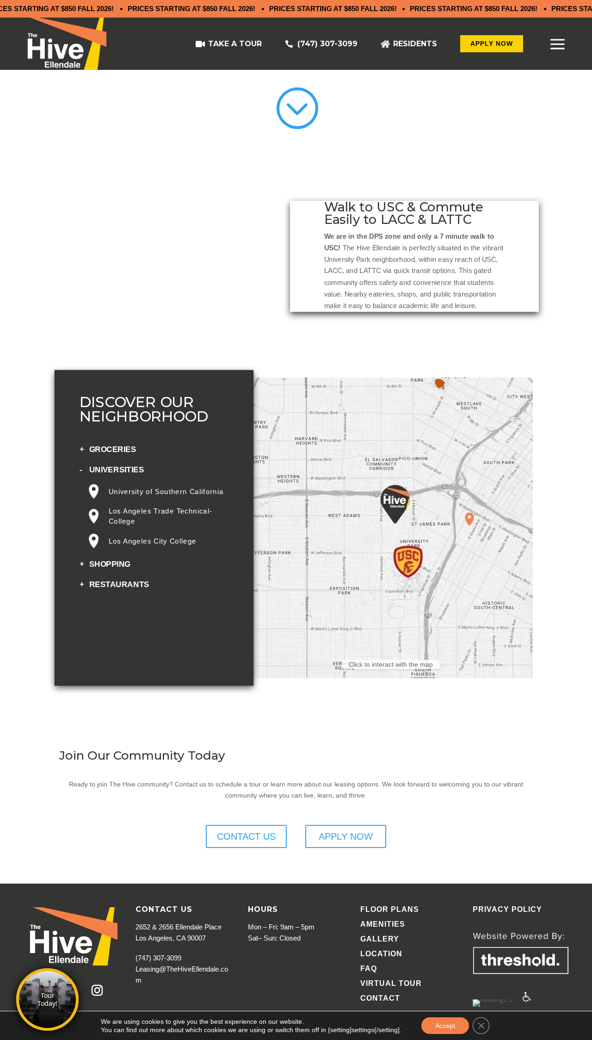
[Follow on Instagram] (97, 990)
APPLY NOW (491, 43)
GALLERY (379, 939)
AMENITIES (382, 924)
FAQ (368, 968)
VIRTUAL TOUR (391, 983)
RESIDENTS (415, 43)
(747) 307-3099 (327, 43)
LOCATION (381, 954)
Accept (445, 1025)
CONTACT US (246, 836)
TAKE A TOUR (235, 43)
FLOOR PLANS (389, 909)
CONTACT (380, 998)
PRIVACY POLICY (507, 909)
